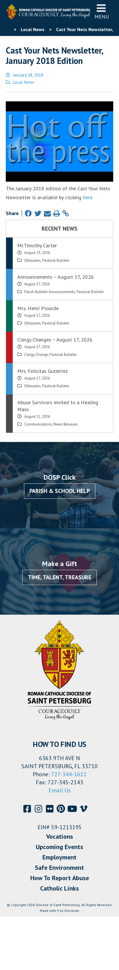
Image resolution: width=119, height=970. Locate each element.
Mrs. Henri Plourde (38, 308)
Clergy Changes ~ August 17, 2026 (54, 339)
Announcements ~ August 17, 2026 (55, 277)
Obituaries (32, 260)
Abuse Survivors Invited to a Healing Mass (57, 406)
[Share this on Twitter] (37, 213)
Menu (101, 16)
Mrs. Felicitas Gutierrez (42, 371)
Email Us (60, 790)
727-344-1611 (69, 774)
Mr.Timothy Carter (37, 245)
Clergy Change (36, 354)
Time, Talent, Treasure (59, 577)
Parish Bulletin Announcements (49, 291)
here (87, 197)
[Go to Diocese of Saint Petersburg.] (8, 29)
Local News (23, 82)
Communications (38, 424)
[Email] (47, 213)
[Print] (56, 213)
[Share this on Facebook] (28, 213)
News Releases (65, 424)
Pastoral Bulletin (55, 260)
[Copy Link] (65, 213)
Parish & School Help (59, 491)
